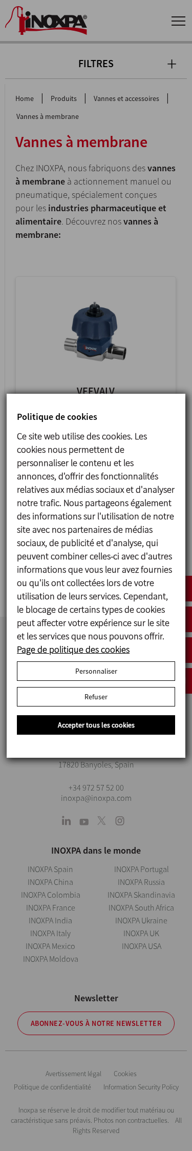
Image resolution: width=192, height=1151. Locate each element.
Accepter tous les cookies (96, 725)
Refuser (96, 696)
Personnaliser (96, 671)
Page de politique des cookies (73, 649)
